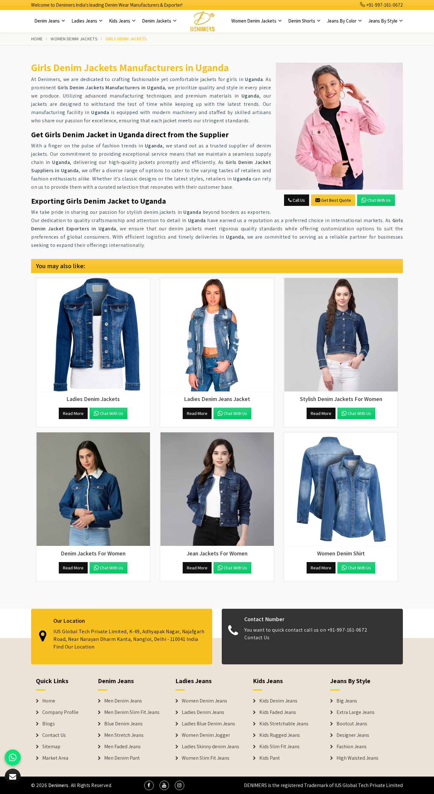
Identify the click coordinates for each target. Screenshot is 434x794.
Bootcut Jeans (351, 723)
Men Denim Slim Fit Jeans (131, 712)
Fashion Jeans (351, 746)
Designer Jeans (352, 735)
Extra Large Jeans (355, 712)
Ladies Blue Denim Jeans (208, 723)
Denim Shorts (302, 21)
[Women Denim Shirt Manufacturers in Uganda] (341, 489)
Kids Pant (269, 758)
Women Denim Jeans (204, 700)
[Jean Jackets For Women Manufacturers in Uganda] (217, 489)
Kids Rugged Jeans (279, 735)
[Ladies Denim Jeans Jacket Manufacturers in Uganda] (217, 335)
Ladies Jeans (84, 21)
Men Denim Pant (122, 758)
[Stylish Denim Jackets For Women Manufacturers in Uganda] (341, 335)
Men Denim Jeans (123, 700)
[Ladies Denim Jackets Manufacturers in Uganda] (93, 335)
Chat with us (379, 200)
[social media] (149, 785)
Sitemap (51, 746)
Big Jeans (346, 700)
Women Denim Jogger (206, 735)
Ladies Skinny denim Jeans (210, 746)
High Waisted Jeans (357, 758)
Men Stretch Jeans (124, 735)
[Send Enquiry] (339, 126)
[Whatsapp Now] (13, 757)
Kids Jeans (120, 21)
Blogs (48, 723)
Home (37, 39)
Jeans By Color (342, 21)
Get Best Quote (336, 200)
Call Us (298, 200)
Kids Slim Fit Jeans (279, 746)
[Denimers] (202, 21)
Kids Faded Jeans (277, 712)
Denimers (58, 785)
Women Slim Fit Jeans (205, 758)
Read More (73, 413)
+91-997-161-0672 (384, 5)
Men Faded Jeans (122, 746)
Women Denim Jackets (254, 21)
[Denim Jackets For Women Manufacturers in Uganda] (93, 489)
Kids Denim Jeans (278, 700)
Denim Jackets (157, 21)
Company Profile (60, 712)
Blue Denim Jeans (123, 723)
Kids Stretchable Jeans (284, 723)
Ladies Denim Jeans (203, 712)
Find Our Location (74, 646)
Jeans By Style (383, 21)
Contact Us (256, 637)
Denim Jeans (47, 21)
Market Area (55, 758)
